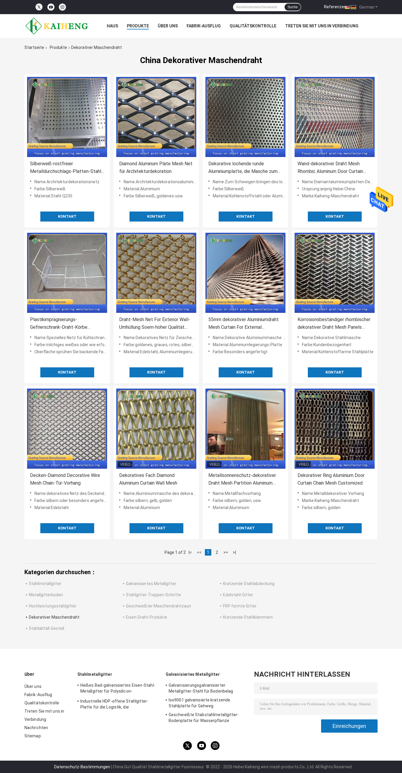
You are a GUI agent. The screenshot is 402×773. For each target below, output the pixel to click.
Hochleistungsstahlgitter (53, 606)
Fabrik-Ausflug (204, 26)
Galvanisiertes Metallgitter (151, 583)
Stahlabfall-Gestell (46, 628)
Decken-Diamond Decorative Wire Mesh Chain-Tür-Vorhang (65, 479)
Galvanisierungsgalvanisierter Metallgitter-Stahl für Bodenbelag (201, 688)
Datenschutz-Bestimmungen (82, 766)
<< (199, 552)
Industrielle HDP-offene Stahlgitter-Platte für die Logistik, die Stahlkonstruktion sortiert (114, 705)
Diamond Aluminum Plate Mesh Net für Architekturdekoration (155, 167)
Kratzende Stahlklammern (248, 617)
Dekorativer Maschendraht (54, 617)
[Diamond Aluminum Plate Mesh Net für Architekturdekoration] (156, 117)
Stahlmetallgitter (45, 583)
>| (234, 552)
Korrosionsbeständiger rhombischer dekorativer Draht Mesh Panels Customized (334, 324)
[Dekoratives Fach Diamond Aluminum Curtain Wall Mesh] (156, 429)
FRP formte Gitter (240, 606)
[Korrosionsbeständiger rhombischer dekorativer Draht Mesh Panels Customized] (335, 273)
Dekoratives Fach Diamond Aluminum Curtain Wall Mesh (148, 479)
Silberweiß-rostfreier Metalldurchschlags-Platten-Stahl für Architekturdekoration (65, 168)
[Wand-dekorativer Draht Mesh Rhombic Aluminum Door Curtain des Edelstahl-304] (335, 117)
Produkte (138, 26)
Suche (293, 7)
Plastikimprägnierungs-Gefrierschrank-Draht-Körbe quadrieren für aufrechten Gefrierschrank (58, 324)
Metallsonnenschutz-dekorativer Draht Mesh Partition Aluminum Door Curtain (242, 480)
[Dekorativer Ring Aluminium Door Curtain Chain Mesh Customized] (335, 429)
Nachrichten (36, 727)
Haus (112, 26)
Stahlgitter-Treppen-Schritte (153, 594)
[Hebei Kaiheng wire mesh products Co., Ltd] (56, 26)
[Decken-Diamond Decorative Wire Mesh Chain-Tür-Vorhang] (67, 429)
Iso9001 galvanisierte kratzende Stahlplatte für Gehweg (199, 703)
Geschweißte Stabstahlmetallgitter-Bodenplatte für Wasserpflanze (204, 717)
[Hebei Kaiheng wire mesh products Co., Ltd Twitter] (39, 7)
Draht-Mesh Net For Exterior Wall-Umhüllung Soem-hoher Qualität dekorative (154, 324)
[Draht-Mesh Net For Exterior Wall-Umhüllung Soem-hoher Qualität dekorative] (156, 273)
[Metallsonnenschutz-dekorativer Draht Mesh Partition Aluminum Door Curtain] (245, 429)
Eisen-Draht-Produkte (146, 617)
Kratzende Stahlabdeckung (249, 583)
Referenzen (335, 6)
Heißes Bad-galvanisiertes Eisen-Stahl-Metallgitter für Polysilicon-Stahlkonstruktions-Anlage (117, 689)
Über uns (168, 26)
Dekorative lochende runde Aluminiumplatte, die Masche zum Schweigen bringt (243, 168)
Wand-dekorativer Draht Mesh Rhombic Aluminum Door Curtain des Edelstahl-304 (330, 168)
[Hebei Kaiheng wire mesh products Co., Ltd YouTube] (51, 7)
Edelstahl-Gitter (238, 594)
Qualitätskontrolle (253, 26)
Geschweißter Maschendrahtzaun (158, 606)
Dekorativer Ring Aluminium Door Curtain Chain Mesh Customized (331, 479)
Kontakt (67, 216)
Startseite (34, 47)
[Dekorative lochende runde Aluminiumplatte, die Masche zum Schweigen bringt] (245, 117)
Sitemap (32, 736)
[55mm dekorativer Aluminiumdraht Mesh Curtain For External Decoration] (245, 273)
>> (225, 552)
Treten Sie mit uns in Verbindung (321, 26)
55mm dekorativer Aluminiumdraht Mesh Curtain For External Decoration (243, 324)
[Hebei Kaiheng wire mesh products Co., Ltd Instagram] (62, 7)
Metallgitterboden (46, 594)
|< (190, 552)
